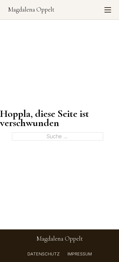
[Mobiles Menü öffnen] (107, 10)
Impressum (79, 253)
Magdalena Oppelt (31, 9)
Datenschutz (43, 253)
